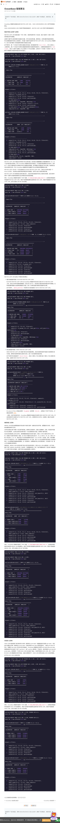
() (47, 4)
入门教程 (14, 2)
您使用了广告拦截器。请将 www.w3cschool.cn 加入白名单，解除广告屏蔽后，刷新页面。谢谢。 (29, 17)
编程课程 (19, 2)
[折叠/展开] (1, 4)
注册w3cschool (46, 820)
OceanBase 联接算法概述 (12, 800)
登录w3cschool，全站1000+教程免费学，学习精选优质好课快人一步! (20, 820)
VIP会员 (25, 2)
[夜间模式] (6, 4)
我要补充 (34, 805)
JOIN (14, 413)
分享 (52, 4)
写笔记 (26, 805)
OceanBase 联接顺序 (49, 800)
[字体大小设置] (3, 4)
